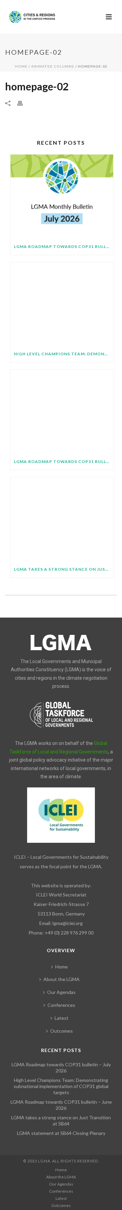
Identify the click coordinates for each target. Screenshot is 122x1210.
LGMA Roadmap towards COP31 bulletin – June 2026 (63, 461)
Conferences (61, 1005)
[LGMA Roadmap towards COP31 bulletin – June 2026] (62, 411)
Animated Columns (52, 66)
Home (21, 66)
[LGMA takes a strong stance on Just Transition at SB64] (62, 519)
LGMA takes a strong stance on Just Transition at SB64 (63, 569)
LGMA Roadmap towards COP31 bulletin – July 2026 (63, 246)
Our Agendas (61, 992)
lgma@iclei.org (68, 923)
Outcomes (61, 1031)
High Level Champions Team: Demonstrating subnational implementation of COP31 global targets (63, 353)
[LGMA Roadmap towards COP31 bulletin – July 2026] (62, 196)
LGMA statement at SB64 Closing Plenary (61, 1133)
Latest (61, 1018)
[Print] (23, 102)
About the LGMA (61, 979)
